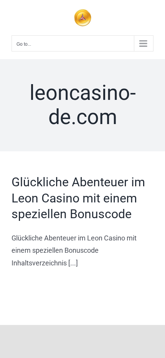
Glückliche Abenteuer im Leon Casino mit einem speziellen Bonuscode (78, 198)
